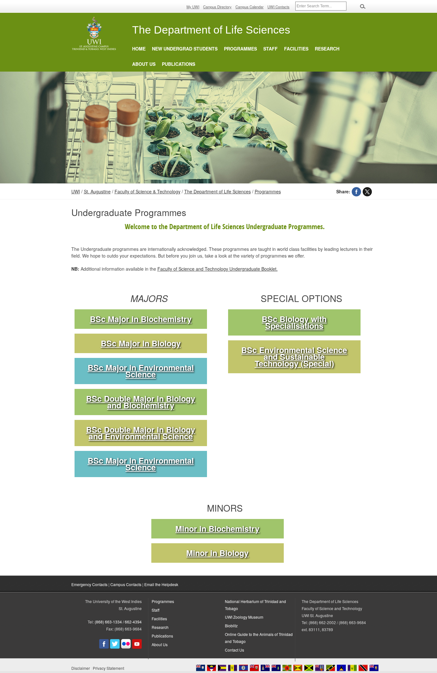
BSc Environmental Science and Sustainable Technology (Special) (294, 357)
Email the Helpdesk (161, 584)
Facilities (296, 48)
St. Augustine (97, 191)
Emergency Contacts (89, 584)
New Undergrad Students (185, 48)
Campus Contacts (125, 584)
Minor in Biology (217, 553)
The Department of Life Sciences (217, 191)
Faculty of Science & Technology (147, 191)
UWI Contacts (278, 6)
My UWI (193, 6)
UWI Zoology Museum (244, 617)
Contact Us (234, 650)
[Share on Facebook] (356, 191)
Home (139, 48)
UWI (75, 191)
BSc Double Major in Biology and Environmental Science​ (140, 433)
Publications (178, 64)
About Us (143, 64)
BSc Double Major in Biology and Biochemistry (140, 402)
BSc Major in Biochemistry (141, 319)
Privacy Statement (108, 668)
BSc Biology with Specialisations (294, 322)
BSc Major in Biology (141, 343)
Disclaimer (80, 668)
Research (327, 48)
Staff (270, 48)
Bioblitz (231, 625)
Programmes (240, 48)
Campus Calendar (249, 6)
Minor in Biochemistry (217, 528)
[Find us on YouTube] (137, 647)
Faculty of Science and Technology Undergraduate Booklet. (217, 269)
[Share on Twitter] (367, 191)
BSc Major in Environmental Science (141, 371)
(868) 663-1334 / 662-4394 (118, 621)
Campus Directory (217, 6)
